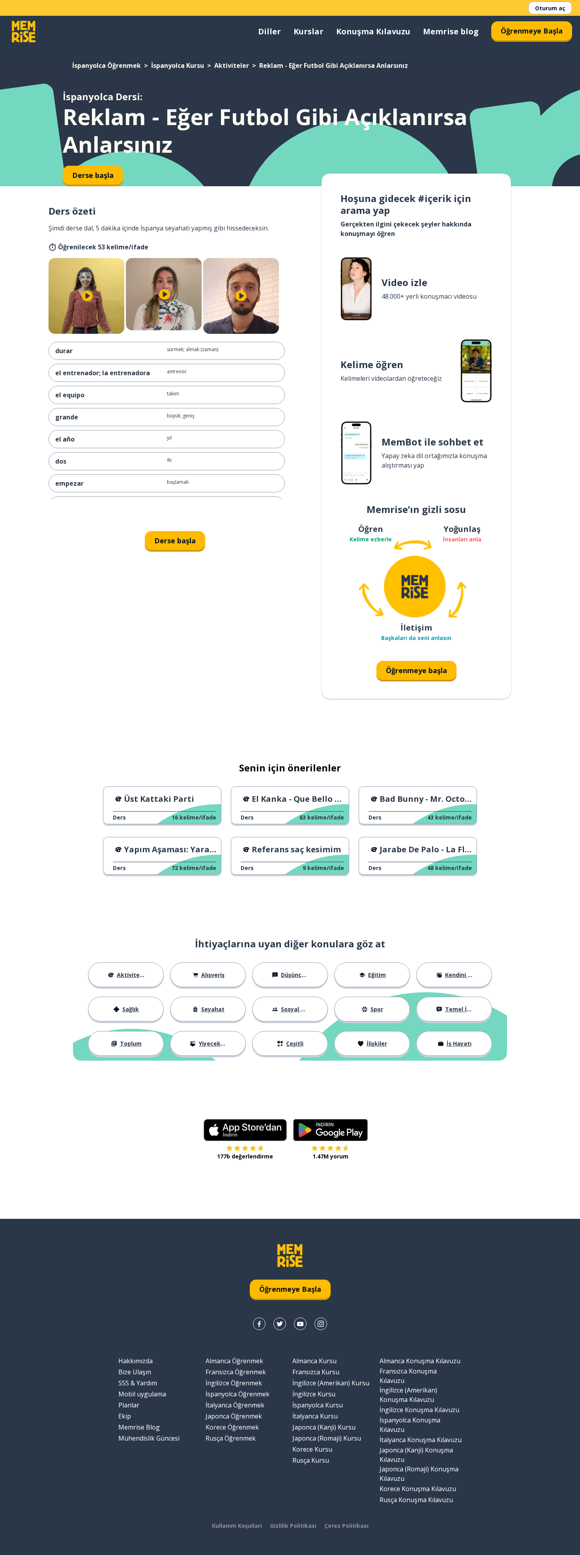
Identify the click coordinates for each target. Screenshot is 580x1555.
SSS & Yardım (137, 1383)
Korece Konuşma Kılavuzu (418, 1488)
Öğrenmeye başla (416, 670)
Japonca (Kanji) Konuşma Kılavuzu (416, 1455)
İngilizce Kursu (313, 1394)
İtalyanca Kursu (315, 1416)
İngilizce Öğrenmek (234, 1383)
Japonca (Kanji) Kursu (323, 1427)
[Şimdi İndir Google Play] (330, 1130)
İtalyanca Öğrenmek (235, 1405)
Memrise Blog (139, 1427)
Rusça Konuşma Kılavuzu (416, 1499)
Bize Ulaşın (134, 1372)
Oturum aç (550, 8)
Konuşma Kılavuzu (373, 31)
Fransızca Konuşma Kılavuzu (408, 1376)
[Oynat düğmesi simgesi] (87, 296)
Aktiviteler (231, 65)
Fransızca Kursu (315, 1372)
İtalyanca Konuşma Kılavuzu (421, 1439)
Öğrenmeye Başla (532, 31)
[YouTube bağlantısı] (300, 1323)
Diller (269, 31)
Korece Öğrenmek (232, 1427)
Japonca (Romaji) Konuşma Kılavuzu (419, 1474)
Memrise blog (451, 31)
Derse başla (175, 540)
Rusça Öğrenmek (231, 1438)
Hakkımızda (135, 1361)
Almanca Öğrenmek (234, 1361)
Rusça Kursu (310, 1460)
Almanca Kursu (314, 1361)
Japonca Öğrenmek (234, 1416)
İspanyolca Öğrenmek (106, 65)
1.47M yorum (330, 1156)
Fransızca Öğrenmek (236, 1372)
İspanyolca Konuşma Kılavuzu (410, 1425)
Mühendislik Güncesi (149, 1438)
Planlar (128, 1405)
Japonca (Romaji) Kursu (326, 1438)
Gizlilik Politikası (293, 1525)
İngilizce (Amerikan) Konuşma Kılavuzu (408, 1395)
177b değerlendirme (245, 1156)
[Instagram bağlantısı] (320, 1323)
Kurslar (309, 31)
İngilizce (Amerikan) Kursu (330, 1383)
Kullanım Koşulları (237, 1525)
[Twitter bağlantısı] (279, 1323)
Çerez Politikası (346, 1525)
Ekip (124, 1416)
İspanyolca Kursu (177, 65)
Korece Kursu (312, 1449)
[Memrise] (23, 31)
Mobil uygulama (142, 1394)
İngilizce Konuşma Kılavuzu (419, 1409)
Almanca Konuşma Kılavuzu (420, 1361)
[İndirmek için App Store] (245, 1130)
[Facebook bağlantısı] (259, 1323)
